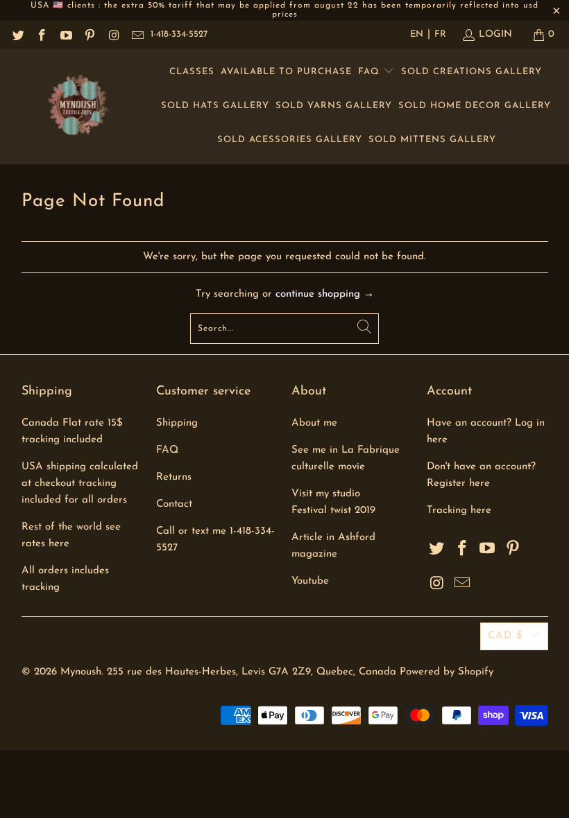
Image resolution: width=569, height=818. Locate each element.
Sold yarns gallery (333, 105)
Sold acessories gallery (289, 139)
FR (440, 34)
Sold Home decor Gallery (474, 105)
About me (314, 423)
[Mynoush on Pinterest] (89, 34)
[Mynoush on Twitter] (17, 34)
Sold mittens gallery (432, 139)
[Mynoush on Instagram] (113, 34)
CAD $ (505, 636)
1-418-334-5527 (179, 34)
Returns (174, 477)
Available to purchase (286, 71)
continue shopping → (324, 294)
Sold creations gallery (471, 71)
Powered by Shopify (446, 672)
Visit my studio (325, 494)
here (480, 510)
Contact (174, 504)
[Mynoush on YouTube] (65, 34)
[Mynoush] (78, 106)
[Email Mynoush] (137, 34)
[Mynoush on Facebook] (42, 34)
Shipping (177, 423)
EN (416, 34)
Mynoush (80, 672)
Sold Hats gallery (215, 105)
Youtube (310, 581)
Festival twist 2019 (333, 510)
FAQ (370, 71)
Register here (458, 483)
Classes (191, 71)
